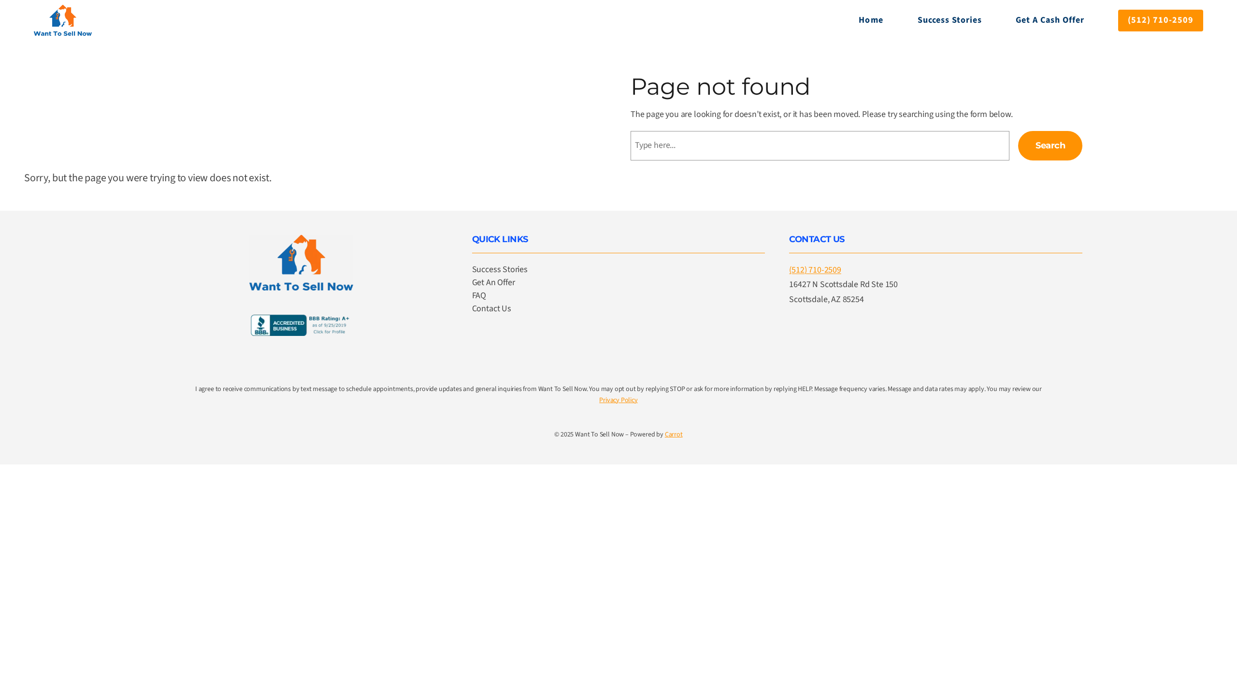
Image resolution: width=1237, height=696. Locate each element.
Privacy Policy (618, 400)
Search (1050, 145)
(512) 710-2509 (1161, 20)
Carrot (674, 434)
